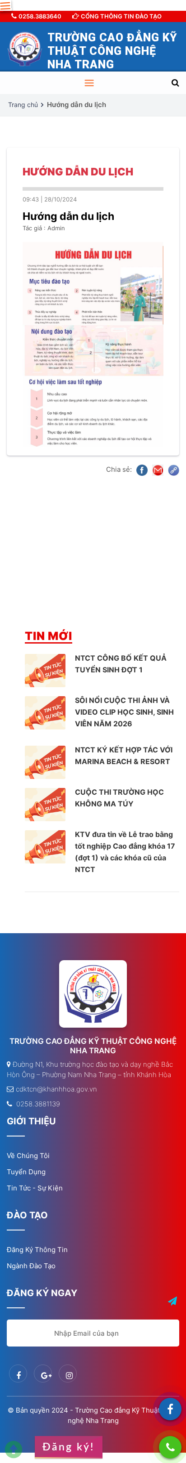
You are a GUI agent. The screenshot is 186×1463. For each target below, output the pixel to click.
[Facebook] (170, 1409)
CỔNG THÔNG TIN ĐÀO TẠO (121, 16)
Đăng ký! (68, 1447)
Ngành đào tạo (31, 1266)
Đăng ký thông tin (37, 1249)
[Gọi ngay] (170, 1447)
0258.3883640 (40, 16)
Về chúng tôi (28, 1155)
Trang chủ (23, 104)
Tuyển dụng (26, 1172)
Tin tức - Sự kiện (35, 1188)
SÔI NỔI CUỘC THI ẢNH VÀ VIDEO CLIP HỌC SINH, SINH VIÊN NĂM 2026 (124, 712)
